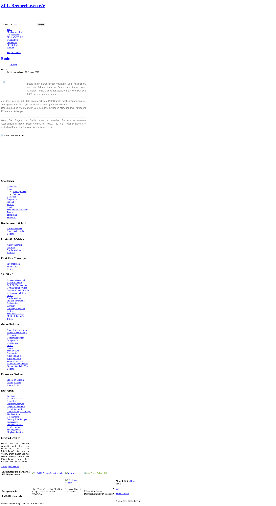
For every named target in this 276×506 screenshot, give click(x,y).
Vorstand (11, 396)
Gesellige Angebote (16, 308)
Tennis (10, 212)
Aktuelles (11, 401)
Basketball (11, 196)
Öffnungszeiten (14, 382)
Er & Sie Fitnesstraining (18, 285)
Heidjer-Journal (14, 427)
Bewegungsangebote (16, 280)
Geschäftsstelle (13, 417)
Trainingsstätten (14, 429)
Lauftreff (11, 247)
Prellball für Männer (16, 300)
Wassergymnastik (15, 361)
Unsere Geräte (13, 385)
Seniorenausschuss (15, 313)
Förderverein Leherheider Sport (15, 423)
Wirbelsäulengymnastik (17, 363)
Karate (10, 207)
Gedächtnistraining (15, 338)
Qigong (10, 348)
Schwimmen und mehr (17, 209)
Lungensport (12, 340)
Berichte (16, 194)
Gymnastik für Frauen (17, 288)
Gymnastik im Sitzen (16, 293)
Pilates (10, 295)
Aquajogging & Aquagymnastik (14, 357)
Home (133, 481)
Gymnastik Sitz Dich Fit (18, 290)
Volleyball (11, 217)
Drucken (13, 64)
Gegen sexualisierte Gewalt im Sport (16, 407)
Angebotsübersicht (15, 231)
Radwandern (13, 303)
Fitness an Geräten (15, 380)
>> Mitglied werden (10, 466)
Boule (5, 58)
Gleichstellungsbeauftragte (19, 411)
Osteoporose (12, 343)
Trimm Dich (12, 266)
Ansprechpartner (14, 228)
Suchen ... (5, 24)
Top (117, 488)
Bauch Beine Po (14, 282)
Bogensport (12, 199)
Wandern (11, 306)
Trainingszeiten (19, 191)
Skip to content (14, 52)
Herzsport (11, 335)
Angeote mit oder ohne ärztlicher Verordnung (17, 331)
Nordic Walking (14, 250)
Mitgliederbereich (15, 432)
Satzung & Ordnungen (17, 419)
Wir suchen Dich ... (15, 398)
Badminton (12, 186)
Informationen (13, 264)
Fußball (10, 202)
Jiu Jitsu (10, 204)
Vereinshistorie (13, 414)
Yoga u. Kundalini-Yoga (18, 366)
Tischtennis (12, 215)
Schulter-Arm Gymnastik (13, 351)
